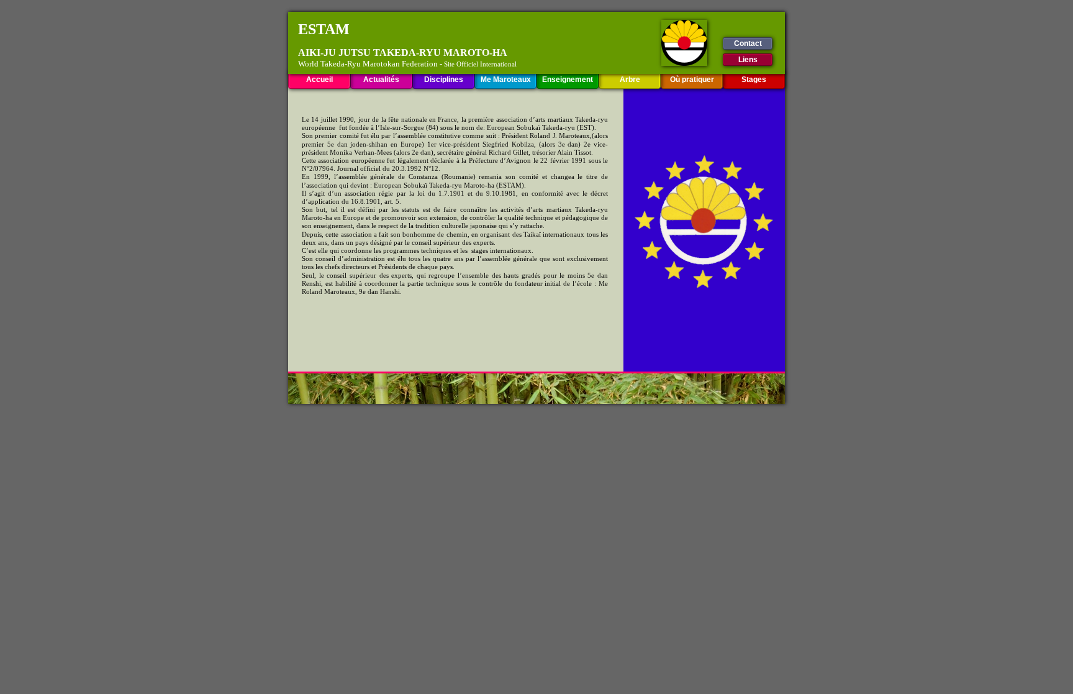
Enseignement (567, 79)
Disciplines (443, 79)
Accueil (319, 79)
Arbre (630, 79)
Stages (753, 79)
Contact (748, 43)
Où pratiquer (692, 79)
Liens (748, 59)
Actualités (381, 79)
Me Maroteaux (506, 79)
